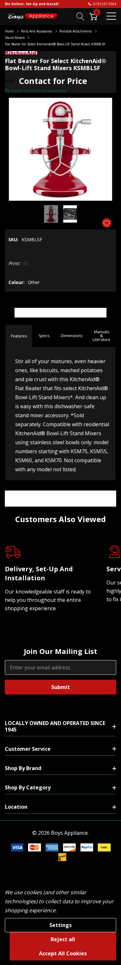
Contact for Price (53, 80)
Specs (44, 335)
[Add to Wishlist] (107, 223)
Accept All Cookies (63, 953)
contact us (32, 90)
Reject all (63, 939)
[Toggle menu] (111, 16)
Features (19, 336)
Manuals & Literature (101, 335)
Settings (60, 925)
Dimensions (71, 335)
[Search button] (80, 16)
